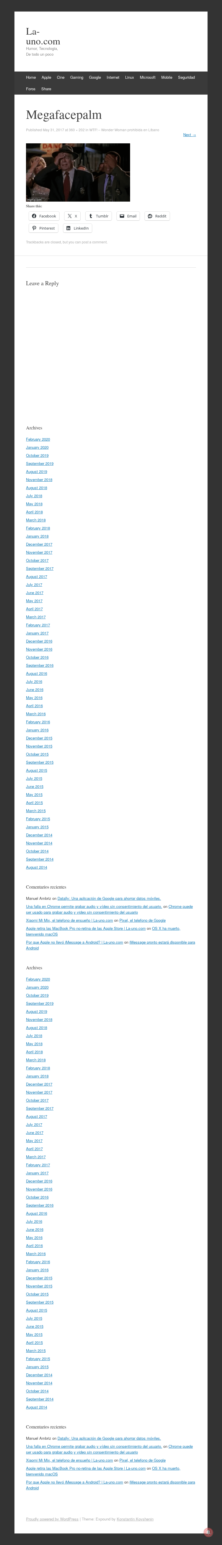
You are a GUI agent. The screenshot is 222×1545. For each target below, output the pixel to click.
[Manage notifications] (208, 1532)
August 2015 (36, 770)
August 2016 (36, 673)
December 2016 (39, 641)
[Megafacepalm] (78, 200)
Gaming (76, 77)
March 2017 (36, 616)
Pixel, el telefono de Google (142, 920)
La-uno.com (43, 36)
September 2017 (39, 568)
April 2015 (34, 802)
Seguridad (186, 77)
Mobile (166, 77)
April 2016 (34, 705)
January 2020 (37, 447)
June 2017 (34, 592)
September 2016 (39, 665)
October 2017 (37, 560)
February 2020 (38, 439)
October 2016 (37, 657)
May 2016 (34, 697)
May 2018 (34, 503)
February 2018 (38, 528)
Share (46, 88)
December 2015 (39, 738)
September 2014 (39, 859)
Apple (46, 77)
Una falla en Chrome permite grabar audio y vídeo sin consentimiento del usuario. (94, 906)
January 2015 (37, 826)
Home (31, 77)
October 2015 (37, 754)
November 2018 (39, 479)
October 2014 (37, 851)
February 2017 (38, 625)
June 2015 (34, 786)
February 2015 (38, 818)
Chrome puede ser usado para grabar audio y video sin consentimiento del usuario (109, 909)
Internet (113, 77)
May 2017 (34, 600)
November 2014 (39, 843)
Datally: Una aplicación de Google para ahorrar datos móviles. (109, 898)
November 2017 (39, 552)
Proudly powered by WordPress (52, 1519)
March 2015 (36, 810)
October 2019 (37, 455)
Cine (60, 77)
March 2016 (36, 713)
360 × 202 (77, 129)
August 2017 (36, 576)
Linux (129, 77)
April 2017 (34, 608)
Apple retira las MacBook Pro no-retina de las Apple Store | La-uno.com (86, 928)
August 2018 (36, 487)
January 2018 (37, 536)
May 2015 (34, 794)
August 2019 (36, 471)
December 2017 (39, 544)
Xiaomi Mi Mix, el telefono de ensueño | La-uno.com (69, 920)
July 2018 (34, 495)
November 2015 (39, 746)
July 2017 (34, 584)
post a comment (94, 241)
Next (189, 134)
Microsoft (148, 77)
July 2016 (34, 681)
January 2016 (37, 730)
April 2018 (34, 512)
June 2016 (34, 689)
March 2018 (36, 520)
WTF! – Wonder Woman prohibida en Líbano (124, 129)
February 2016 (38, 721)
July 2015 (34, 778)
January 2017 (37, 633)
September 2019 (39, 463)
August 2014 (36, 867)
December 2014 (39, 835)
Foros (31, 88)
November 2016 (39, 649)
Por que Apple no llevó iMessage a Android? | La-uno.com (74, 942)
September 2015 (39, 762)
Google (95, 77)
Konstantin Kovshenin (135, 1519)
